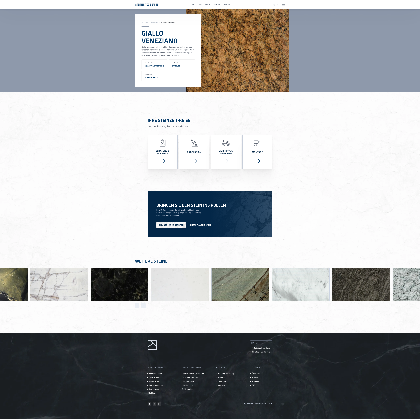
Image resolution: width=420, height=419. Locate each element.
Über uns (256, 373)
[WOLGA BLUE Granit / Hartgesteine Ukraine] (119, 284)
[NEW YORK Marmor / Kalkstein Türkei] (59, 284)
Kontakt (227, 4)
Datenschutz (260, 404)
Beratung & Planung (226, 373)
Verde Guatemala (156, 385)
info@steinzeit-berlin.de (260, 348)
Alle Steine (152, 393)
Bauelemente (188, 381)
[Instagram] (154, 404)
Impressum (248, 404)
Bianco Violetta (155, 373)
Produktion (222, 377)
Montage (221, 385)
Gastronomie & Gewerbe (193, 373)
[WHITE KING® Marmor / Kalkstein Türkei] (180, 284)
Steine (191, 4)
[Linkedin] (159, 404)
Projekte (217, 4)
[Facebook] (149, 404)
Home (146, 22)
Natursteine (155, 22)
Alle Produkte (187, 389)
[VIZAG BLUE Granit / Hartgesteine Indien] (361, 284)
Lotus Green (154, 389)
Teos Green (154, 377)
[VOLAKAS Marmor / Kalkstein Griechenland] (300, 284)
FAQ (253, 385)
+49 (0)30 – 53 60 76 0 (260, 352)
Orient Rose (154, 381)
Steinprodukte (204, 4)
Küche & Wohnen (190, 377)
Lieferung (222, 381)
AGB (270, 404)
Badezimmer (188, 385)
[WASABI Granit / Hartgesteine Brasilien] (240, 284)
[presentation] (137, 305)
